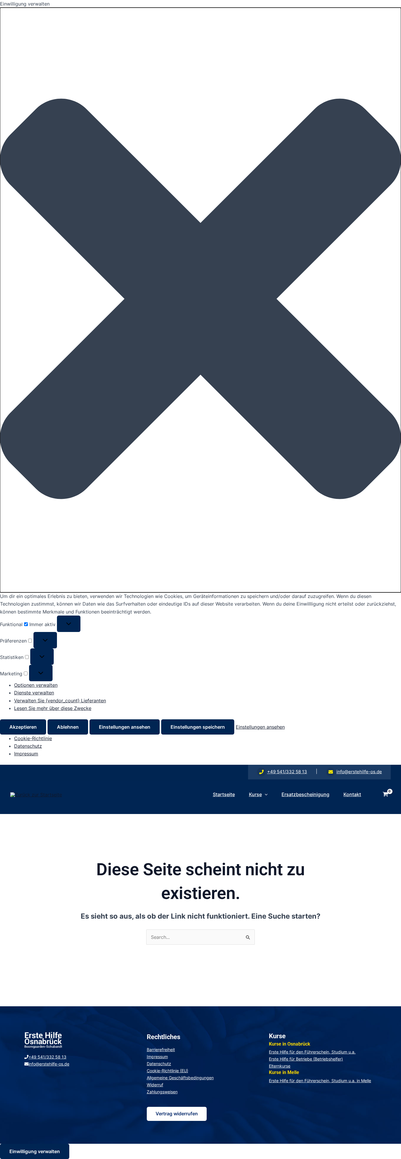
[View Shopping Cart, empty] (385, 794)
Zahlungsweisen (162, 1091)
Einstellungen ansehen (124, 727)
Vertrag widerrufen (177, 1113)
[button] (200, 300)
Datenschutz (28, 746)
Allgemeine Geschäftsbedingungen (180, 1077)
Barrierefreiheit (161, 1049)
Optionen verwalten (36, 685)
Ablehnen (68, 727)
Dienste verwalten (34, 693)
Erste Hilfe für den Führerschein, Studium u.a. (312, 1051)
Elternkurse (279, 1065)
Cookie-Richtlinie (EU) (167, 1070)
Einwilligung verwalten (34, 1151)
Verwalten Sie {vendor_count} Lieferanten (60, 700)
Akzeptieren (23, 727)
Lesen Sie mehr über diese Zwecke (52, 708)
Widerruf (155, 1084)
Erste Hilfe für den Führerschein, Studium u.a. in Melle (320, 1080)
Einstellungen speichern (198, 727)
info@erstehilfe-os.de (359, 771)
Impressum (26, 754)
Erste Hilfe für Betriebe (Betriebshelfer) (306, 1058)
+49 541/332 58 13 (287, 771)
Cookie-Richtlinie (33, 738)
